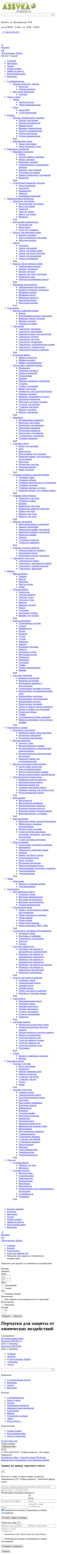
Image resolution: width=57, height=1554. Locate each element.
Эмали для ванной (28, 248)
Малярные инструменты (25, 284)
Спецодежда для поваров (31, 938)
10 (6, 1310)
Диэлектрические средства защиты (36, 1032)
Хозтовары (24, 1048)
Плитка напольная (28, 133)
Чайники (23, 1147)
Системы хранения (22, 675)
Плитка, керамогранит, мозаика (28, 118)
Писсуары (24, 461)
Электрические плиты (30, 1095)
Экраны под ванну (28, 323)
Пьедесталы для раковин (31, 433)
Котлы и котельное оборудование (29, 764)
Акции (10, 66)
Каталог (11, 1248)
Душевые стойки (27, 501)
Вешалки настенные (29, 680)
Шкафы (22, 670)
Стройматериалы (15, 81)
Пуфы (22, 587)
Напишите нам (8, 1446)
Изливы (23, 503)
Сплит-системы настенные (32, 839)
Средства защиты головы (31, 1040)
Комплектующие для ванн (32, 318)
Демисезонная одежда (30, 983)
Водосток (23, 86)
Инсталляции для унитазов (32, 454)
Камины (23, 852)
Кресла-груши (26, 584)
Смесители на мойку (29, 560)
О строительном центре (19, 1380)
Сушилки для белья (28, 407)
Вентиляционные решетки (32, 805)
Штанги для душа (27, 516)
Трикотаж (23, 1016)
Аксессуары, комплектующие (27, 365)
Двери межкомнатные (30, 105)
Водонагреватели (21, 740)
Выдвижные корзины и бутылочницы (30, 684)
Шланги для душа (28, 514)
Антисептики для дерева (31, 204)
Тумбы (22, 665)
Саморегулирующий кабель (32, 787)
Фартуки (23, 941)
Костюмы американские (31, 897)
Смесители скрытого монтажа (34, 349)
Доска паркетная (27, 185)
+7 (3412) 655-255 (10, 32)
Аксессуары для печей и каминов (35, 845)
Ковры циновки (27, 159)
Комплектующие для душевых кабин (37, 490)
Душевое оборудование (24, 495)
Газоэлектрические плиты (32, 1097)
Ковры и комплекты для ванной (35, 175)
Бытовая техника (15, 1061)
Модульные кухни (28, 654)
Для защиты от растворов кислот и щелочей (27, 1299)
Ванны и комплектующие (26, 310)
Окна (15, 107)
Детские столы (26, 597)
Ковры (22, 154)
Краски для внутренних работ (28, 263)
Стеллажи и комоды (29, 540)
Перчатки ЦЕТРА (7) (11, 1341)
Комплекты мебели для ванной (34, 532)
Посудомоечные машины (31, 1131)
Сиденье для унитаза (29, 404)
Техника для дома (22, 1063)
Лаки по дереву (26, 211)
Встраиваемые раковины (31, 420)
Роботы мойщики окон (30, 1071)
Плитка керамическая (29, 123)
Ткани (16, 1053)
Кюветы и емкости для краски (34, 290)
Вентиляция (19, 798)
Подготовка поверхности (25, 222)
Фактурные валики (28, 303)
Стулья (22, 639)
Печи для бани (26, 860)
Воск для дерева (27, 206)
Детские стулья (26, 600)
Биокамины (24, 847)
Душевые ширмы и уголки (32, 488)
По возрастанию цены (12, 1338)
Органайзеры (25, 375)
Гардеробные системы (30, 623)
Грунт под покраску (29, 230)
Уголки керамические (29, 136)
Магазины (12, 63)
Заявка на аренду (15, 71)
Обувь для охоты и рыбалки (32, 915)
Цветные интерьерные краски (34, 279)
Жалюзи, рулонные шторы (32, 884)
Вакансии (12, 1388)
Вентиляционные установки (33, 813)
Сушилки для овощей (29, 1139)
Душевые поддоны (28, 485)
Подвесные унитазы (29, 464)
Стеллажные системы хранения (34, 717)
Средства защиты (21, 1022)
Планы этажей (14, 68)
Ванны (22, 313)
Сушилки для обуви (29, 1076)
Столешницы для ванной (31, 435)
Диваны (23, 576)
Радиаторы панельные (30, 735)
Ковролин (24, 177)
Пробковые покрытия (29, 196)
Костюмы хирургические (31, 902)
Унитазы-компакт (27, 467)
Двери (16, 99)
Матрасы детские (27, 605)
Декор (10, 878)
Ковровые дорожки (28, 162)
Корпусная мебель (22, 620)
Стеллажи (24, 610)
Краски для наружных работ (27, 232)
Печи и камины (20, 842)
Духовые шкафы (27, 1113)
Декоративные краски (30, 266)
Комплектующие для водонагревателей (29, 760)
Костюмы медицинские (30, 899)
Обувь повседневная (29, 923)
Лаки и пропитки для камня (33, 237)
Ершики (23, 378)
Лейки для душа (27, 511)
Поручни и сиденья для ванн (33, 402)
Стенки (22, 626)
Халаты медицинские (29, 904)
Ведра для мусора (27, 389)
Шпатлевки (24, 227)
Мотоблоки (24, 1183)
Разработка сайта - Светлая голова (18, 1457)
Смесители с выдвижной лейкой (35, 563)
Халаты (22, 944)
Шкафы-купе (25, 628)
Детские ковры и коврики (31, 157)
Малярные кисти (27, 295)
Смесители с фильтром (30, 568)
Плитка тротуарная (28, 120)
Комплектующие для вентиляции (35, 811)
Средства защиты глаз (30, 1037)
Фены (22, 1084)
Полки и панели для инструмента (35, 706)
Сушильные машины (29, 1142)
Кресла (22, 579)
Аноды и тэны (26, 743)
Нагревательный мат (29, 785)
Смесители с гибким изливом (33, 566)
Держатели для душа (29, 498)
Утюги (22, 1082)
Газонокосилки (26, 1175)
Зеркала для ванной (28, 527)
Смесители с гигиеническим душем (37, 344)
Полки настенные (28, 712)
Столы (22, 636)
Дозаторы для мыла (28, 370)
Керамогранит (26, 125)
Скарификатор (26, 1194)
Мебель (10, 571)
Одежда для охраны (28, 1011)
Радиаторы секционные (30, 738)
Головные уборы (27, 894)
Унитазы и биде (21, 443)
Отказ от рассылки (16, 1436)
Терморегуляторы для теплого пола (36, 790)
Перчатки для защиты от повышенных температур (31, 955)
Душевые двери (26, 477)
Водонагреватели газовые (32, 746)
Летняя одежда (26, 988)
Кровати (23, 633)
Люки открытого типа (30, 146)
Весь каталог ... (14, 1421)
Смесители (18, 326)
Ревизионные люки (22, 141)
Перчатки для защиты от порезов (35, 964)
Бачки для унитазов (28, 446)
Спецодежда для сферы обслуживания (32, 931)
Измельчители (26, 1178)
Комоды (23, 602)
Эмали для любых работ (31, 250)
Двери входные (26, 102)
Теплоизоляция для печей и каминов (37, 868)
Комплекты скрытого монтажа (34, 508)
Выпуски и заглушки (29, 422)
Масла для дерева (27, 214)
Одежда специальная (29, 1014)
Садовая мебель (20, 1162)
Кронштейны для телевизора (33, 699)
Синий (8, 1288)
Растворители (25, 224)
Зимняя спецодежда (28, 1006)
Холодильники (26, 1144)
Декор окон (18, 881)
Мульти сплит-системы (30, 829)
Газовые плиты (26, 1092)
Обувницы (24, 657)
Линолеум (24, 188)
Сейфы (22, 714)
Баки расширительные (30, 769)
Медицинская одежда (23, 891)
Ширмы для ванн (27, 321)
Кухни (22, 631)
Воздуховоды (25, 800)
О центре (11, 60)
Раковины (18, 417)
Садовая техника (21, 1170)
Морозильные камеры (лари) (33, 1126)
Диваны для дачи (27, 1165)
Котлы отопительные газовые (33, 772)
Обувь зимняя (25, 917)
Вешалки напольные (29, 678)
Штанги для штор (27, 409)
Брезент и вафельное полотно (33, 1056)
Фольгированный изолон (31, 792)
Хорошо (5, 1551)
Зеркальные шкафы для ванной (34, 529)
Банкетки (23, 641)
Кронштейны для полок (31, 696)
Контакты (12, 76)
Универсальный (13, 1294)
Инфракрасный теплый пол (32, 779)
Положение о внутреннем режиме (32, 1460)
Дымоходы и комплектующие (33, 850)
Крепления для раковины (31, 425)
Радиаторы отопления (24, 730)
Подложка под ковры (29, 172)
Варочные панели (28, 1105)
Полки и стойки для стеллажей (34, 709)
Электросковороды (28, 1155)
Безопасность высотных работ (34, 1024)
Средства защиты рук (23, 946)
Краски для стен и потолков (33, 274)
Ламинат (23, 193)
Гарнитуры (24, 592)
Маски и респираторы (30, 1035)
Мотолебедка (25, 1186)
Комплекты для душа (29, 506)
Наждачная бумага (28, 300)
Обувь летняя (25, 920)
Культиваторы (26, 1181)
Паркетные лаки (27, 276)
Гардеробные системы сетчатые (34, 688)
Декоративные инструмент (32, 287)
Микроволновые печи (30, 1123)
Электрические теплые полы (27, 777)
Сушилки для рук (27, 1079)
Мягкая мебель (20, 574)
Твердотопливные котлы (31, 865)
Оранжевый (11, 1285)
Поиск (10, 1364)
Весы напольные (27, 1066)
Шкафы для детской (29, 615)
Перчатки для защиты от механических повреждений (33, 950)
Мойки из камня (27, 360)
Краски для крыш (27, 235)
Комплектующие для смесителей (35, 334)
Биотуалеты (25, 451)
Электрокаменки (27, 871)
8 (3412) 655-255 (9, 1441)
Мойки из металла (28, 357)
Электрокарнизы (27, 886)
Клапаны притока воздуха (32, 808)
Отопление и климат (17, 727)
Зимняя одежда (26, 985)
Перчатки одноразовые (30, 972)
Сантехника (13, 308)
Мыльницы (24, 368)
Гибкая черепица (27, 89)
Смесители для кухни (23, 558)
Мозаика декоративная (30, 128)
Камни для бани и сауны (31, 855)
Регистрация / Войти (12, 53)
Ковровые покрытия (23, 151)
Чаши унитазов (26, 469)
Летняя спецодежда (28, 1009)
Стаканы (23, 383)
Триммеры (24, 1196)
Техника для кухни (22, 1089)
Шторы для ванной (28, 412)
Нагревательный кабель (31, 782)
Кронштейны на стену (30, 701)
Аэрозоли (23, 245)
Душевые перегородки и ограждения (37, 482)
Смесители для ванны (30, 329)
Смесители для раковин (30, 331)
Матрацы (23, 581)
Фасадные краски (27, 240)
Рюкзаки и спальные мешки (33, 993)
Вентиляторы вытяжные (31, 803)
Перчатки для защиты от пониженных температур (31, 960)
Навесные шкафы (27, 534)
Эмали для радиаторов (30, 256)
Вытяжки (23, 1110)
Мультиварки (25, 1129)
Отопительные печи (29, 858)
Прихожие (24, 660)
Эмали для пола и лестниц (32, 253)
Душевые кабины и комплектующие (31, 475)
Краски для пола (27, 271)
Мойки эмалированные (30, 362)
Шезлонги (24, 1168)
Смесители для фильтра (30, 342)
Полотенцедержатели (29, 399)
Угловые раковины (28, 438)
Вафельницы (25, 1108)
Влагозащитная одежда (30, 1001)
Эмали (16, 243)
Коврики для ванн (28, 394)
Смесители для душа (29, 339)
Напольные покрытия (18, 149)
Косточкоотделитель (29, 1116)
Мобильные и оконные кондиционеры (30, 825)
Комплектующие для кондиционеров (37, 821)
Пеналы (23, 537)
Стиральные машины (29, 1136)
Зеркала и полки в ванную (26, 547)
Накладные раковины (29, 428)
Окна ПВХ (24, 110)
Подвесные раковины (29, 430)
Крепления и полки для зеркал (34, 555)
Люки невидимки (27, 144)
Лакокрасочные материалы (20, 198)
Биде (21, 448)
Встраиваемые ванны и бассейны (35, 316)
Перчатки (9, 1305)
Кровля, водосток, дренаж (26, 84)
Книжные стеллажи (28, 646)
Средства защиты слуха (30, 1045)
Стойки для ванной (28, 386)
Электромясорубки (28, 1149)
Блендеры (23, 1100)
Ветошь (22, 1058)
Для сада (11, 1160)
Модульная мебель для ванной (34, 524)
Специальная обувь (22, 907)
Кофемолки (24, 1118)
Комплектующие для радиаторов (35, 732)
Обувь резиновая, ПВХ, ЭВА (33, 925)
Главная (11, 1245)
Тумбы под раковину (29, 542)
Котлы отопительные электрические (37, 774)
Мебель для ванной (22, 521)
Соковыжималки (27, 1134)
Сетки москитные (28, 112)
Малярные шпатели (28, 297)
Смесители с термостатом (31, 347)
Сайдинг (23, 94)
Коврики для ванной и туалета (34, 396)
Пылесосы (24, 1069)
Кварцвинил (25, 190)
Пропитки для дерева (23, 201)
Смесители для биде (29, 336)
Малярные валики (28, 292)
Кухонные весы (26, 1121)
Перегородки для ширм (30, 704)
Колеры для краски (28, 269)
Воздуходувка (26, 1173)
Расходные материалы (30, 863)
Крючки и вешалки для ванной (34, 381)
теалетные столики (28, 613)
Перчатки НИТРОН (11, 1346)
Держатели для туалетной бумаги (35, 391)
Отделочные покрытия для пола (29, 183)
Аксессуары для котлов (30, 766)
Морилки (23, 217)
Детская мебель (20, 589)
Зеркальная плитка (28, 553)
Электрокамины (27, 873)
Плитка (10, 115)
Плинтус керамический (30, 131)
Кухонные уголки (27, 652)
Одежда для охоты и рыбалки (27, 977)
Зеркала (22, 644)
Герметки (23, 209)
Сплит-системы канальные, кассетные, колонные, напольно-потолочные (35, 834)
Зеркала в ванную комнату (32, 550)
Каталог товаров (15, 1209)
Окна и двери (14, 97)
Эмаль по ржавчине (28, 258)
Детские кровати (27, 594)
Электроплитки (26, 1152)
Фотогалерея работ (16, 74)
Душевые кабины (27, 480)
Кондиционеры (20, 818)
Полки (22, 607)
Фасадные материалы (23, 91)
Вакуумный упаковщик (30, 1102)
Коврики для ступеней (30, 170)
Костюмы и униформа (30, 936)
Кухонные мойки (21, 355)
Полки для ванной (28, 373)
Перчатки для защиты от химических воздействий (31, 968)
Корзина (13, 1362)
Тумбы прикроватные (29, 667)
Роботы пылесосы (28, 1074)
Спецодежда (13, 889)
